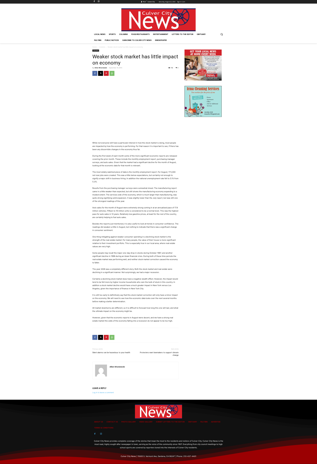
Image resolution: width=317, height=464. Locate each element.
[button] (222, 34)
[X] (100, 73)
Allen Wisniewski (101, 68)
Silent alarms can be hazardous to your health (111, 352)
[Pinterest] (106, 73)
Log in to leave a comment (103, 392)
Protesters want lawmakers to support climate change (159, 353)
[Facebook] (94, 73)
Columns (102, 47)
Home (94, 47)
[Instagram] (101, 433)
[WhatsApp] (111, 73)
